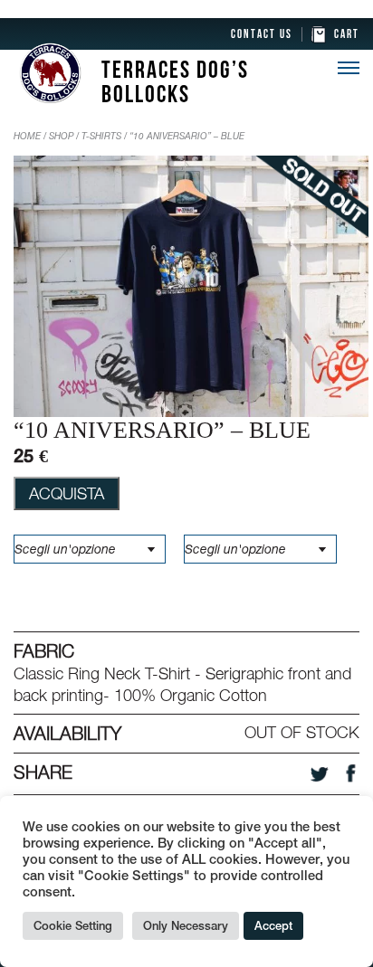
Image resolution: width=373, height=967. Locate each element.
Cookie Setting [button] (72, 926)
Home (27, 135)
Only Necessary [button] (185, 926)
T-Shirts (101, 135)
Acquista (66, 493)
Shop (61, 135)
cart (346, 34)
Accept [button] (273, 926)
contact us (261, 34)
